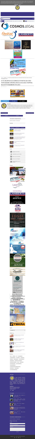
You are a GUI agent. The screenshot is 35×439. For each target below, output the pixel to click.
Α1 (16, 356)
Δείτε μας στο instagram (16, 158)
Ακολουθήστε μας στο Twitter (17, 154)
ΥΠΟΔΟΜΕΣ (17, 368)
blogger (17, 115)
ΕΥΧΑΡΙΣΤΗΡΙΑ (21, 359)
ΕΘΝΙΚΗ (11, 359)
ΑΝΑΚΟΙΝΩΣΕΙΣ (12, 357)
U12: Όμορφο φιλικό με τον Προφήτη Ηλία (19, 145)
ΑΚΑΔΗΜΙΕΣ (20, 356)
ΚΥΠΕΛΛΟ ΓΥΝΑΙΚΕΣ (18, 360)
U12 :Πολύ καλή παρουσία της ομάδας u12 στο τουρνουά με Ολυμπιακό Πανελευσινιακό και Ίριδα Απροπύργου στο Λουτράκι (19, 138)
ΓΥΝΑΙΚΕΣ (18, 357)
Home (2, 77)
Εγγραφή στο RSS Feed (16, 151)
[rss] (20, 437)
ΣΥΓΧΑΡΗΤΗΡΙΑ (18, 363)
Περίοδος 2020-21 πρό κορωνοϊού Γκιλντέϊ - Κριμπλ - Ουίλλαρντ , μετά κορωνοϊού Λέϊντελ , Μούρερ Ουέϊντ (19, 408)
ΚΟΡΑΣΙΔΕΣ (12, 360)
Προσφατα (12, 127)
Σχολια (22, 127)
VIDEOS (14, 356)
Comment (23, 101)
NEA (11, 356)
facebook (6, 115)
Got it (20, 4)
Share (14, 101)
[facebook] (11, 390)
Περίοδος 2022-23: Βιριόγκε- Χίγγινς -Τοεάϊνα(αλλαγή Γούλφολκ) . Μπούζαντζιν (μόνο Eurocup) (19, 400)
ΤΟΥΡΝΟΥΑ (12, 368)
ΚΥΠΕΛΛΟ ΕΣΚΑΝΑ (13, 362)
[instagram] (14, 437)
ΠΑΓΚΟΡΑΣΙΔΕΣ (12, 363)
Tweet (6, 101)
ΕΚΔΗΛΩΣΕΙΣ (16, 359)
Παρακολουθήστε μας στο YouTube (16, 162)
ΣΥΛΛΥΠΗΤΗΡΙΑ (12, 365)
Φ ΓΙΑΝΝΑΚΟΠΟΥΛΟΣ (13, 369)
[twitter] (13, 390)
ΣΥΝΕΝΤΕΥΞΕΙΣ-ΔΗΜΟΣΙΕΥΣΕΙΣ (15, 366)
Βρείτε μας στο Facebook (16, 156)
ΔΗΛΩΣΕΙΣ (22, 357)
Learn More (16, 4)
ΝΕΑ (18, 362)
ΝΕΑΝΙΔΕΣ (21, 362)
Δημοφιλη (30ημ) (17, 127)
